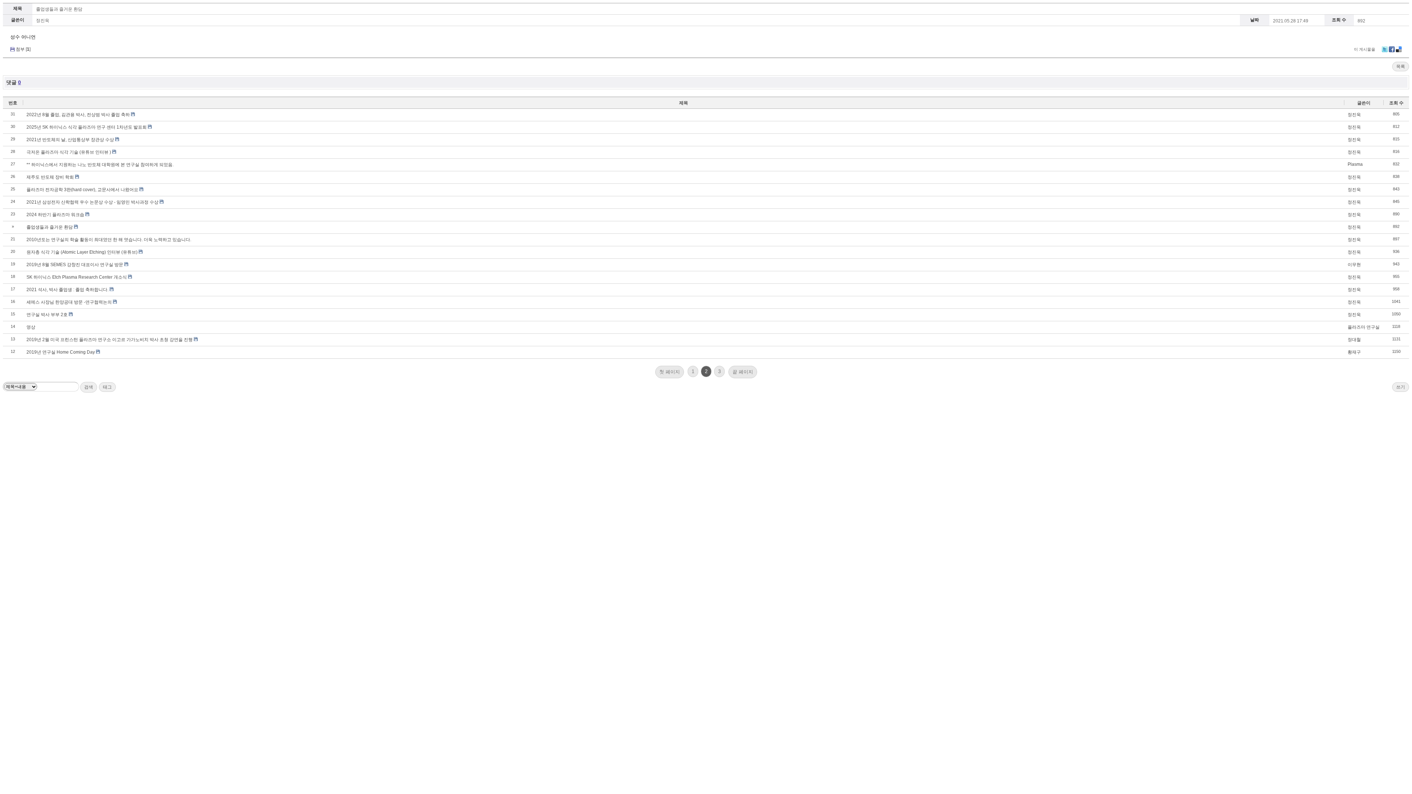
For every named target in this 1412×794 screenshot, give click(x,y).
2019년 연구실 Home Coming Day (60, 352)
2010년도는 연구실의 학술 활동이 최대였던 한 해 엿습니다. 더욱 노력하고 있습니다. (108, 239)
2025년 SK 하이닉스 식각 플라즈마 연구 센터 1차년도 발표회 (86, 127)
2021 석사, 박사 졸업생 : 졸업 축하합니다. (67, 289)
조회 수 (1396, 102)
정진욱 (42, 20)
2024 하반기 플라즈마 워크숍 (55, 214)
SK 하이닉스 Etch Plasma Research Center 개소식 (76, 277)
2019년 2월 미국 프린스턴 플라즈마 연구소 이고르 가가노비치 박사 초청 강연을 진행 (109, 339)
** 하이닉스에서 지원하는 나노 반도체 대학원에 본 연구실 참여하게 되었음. (100, 164)
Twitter (1385, 49)
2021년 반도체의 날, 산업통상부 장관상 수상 (70, 139)
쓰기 (1400, 387)
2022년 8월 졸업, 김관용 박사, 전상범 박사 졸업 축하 (78, 114)
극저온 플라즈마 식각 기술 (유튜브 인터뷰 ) (68, 152)
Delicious (1399, 49)
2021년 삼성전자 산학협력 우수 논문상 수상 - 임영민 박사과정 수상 (92, 202)
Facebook (1392, 49)
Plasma (1355, 164)
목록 (1400, 66)
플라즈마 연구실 (1364, 327)
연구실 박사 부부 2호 (47, 314)
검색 (88, 387)
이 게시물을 (1364, 49)
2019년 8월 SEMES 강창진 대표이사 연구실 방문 (74, 264)
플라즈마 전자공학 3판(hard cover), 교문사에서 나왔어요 (82, 189)
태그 (107, 387)
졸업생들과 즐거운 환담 (59, 9)
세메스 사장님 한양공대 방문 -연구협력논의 (69, 302)
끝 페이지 (742, 372)
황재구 (1354, 352)
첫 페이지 (669, 372)
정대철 (1354, 339)
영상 (30, 327)
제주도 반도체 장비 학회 (50, 177)
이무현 (1354, 264)
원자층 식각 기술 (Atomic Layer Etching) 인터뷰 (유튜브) (82, 252)
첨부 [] (23, 49)
